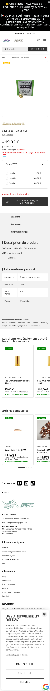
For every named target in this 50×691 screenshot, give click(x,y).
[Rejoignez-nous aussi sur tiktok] (33, 483)
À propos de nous (8, 584)
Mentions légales (8, 555)
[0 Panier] (38, 40)
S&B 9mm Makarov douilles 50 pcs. (17, 382)
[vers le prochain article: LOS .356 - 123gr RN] (45, 57)
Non (21, 291)
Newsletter (6, 596)
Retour (5, 57)
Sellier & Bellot (13, 377)
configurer (25, 673)
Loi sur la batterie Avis (10, 559)
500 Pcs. (25, 183)
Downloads (6, 580)
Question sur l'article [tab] (19, 232)
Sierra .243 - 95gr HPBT (15, 450)
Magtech (42, 447)
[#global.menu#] (45, 40)
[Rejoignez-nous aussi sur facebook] (19, 483)
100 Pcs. (25, 173)
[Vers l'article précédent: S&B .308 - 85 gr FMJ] (40, 57)
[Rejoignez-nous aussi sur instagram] (26, 483)
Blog (4, 576)
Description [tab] (15, 216)
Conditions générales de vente (14, 551)
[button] (25, 164)
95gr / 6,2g (24, 301)
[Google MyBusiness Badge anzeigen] (46, 687)
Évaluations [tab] (16, 224)
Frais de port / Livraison (11, 592)
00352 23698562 (10, 514)
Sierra (8, 447)
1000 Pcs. (25, 178)
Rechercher (37, 49)
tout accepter (25, 664)
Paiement (6, 588)
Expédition (21, 149)
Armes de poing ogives (20, 57)
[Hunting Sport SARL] (12, 40)
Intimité (5, 547)
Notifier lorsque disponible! (27, 201)
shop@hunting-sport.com (17, 522)
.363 (22, 284)
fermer (25, 681)
